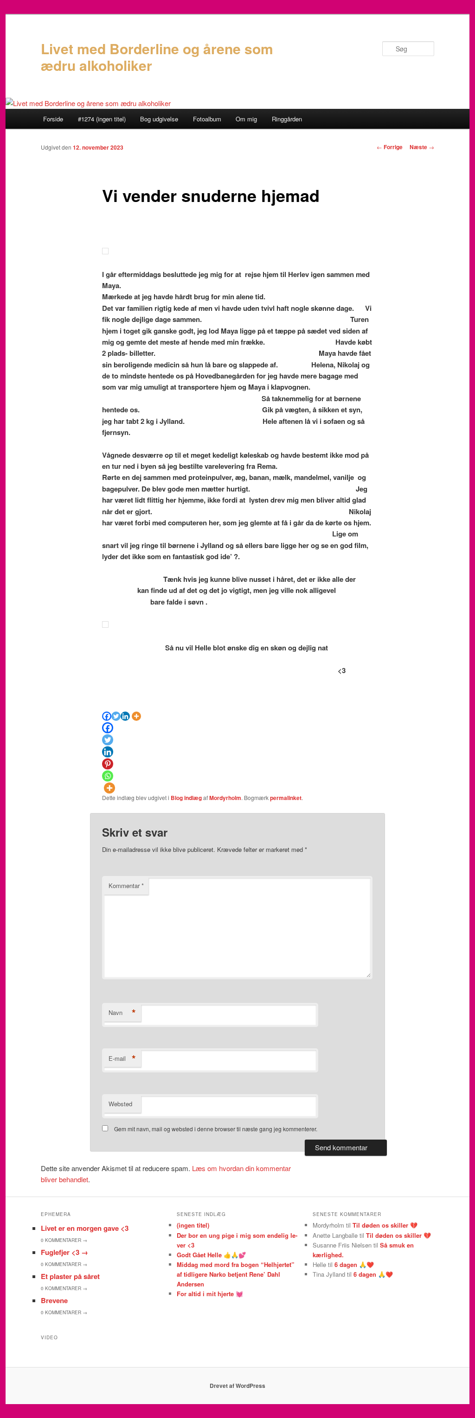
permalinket (286, 798)
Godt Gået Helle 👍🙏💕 (211, 1254)
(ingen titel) (193, 1225)
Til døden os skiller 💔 (385, 1225)
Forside (53, 118)
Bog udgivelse (159, 118)
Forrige (390, 147)
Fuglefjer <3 (64, 1252)
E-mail (122, 1058)
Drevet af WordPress (237, 1385)
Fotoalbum (207, 118)
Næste (422, 147)
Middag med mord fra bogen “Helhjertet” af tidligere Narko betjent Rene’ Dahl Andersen (236, 1274)
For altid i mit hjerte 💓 (210, 1293)
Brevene (54, 1300)
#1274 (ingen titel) (102, 118)
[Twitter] (116, 716)
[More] (136, 716)
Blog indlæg (186, 798)
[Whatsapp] (107, 775)
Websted (120, 1103)
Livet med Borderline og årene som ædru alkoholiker (157, 56)
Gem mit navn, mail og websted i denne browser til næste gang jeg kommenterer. (215, 1129)
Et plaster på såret (70, 1276)
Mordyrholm (225, 798)
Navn (122, 1012)
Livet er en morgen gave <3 (84, 1228)
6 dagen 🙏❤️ (354, 1264)
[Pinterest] (107, 763)
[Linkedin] (125, 716)
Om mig (246, 118)
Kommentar (126, 885)
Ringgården (287, 118)
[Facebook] (106, 716)
